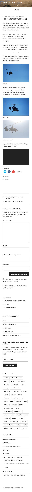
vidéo (6, 467)
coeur (20, 395)
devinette (15, 398)
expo (11, 401)
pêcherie (23, 421)
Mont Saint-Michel (22, 415)
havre (25, 401)
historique (7, 405)
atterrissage (21, 381)
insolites (14, 405)
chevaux (13, 395)
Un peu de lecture (8, 471)
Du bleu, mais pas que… (10, 324)
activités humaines (16, 378)
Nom (5, 246)
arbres (13, 381)
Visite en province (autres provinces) (14, 475)
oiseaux (21, 418)
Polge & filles (13, 2)
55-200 (6, 378)
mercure (6, 415)
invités (21, 405)
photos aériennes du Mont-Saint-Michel (17, 464)
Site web (6, 264)
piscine (6, 421)
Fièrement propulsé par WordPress (13, 487)
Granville (18, 401)
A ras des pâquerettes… (10, 439)
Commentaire (7, 221)
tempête (18, 428)
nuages (14, 418)
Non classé (6, 450)
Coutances (7, 398)
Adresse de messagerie (11, 255)
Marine (21, 16)
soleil (11, 428)
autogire (8, 201)
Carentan (24, 391)
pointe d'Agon (14, 421)
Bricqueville (7, 391)
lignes (17, 408)
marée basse (8, 411)
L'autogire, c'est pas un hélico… (12, 446)
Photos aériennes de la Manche (12, 457)
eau (22, 398)
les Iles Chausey (8, 408)
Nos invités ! (6, 454)
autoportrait (18, 201)
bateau (23, 384)
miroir (12, 415)
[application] (16, 157)
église (25, 428)
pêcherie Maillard (9, 425)
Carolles (6, 395)
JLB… (4, 321)
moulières (7, 418)
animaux (6, 381)
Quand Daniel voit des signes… (12, 335)
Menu (17, 9)
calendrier (16, 391)
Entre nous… (6, 443)
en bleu (6, 401)
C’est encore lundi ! (8, 332)
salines (6, 428)
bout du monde (15, 388)
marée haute (18, 411)
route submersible (21, 425)
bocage (6, 388)
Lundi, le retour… (8, 328)
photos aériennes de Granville (14, 460)
